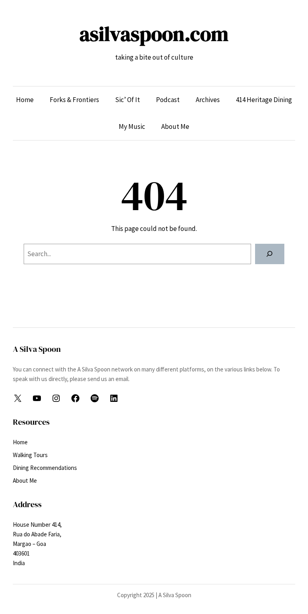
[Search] (269, 254)
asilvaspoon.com (154, 34)
